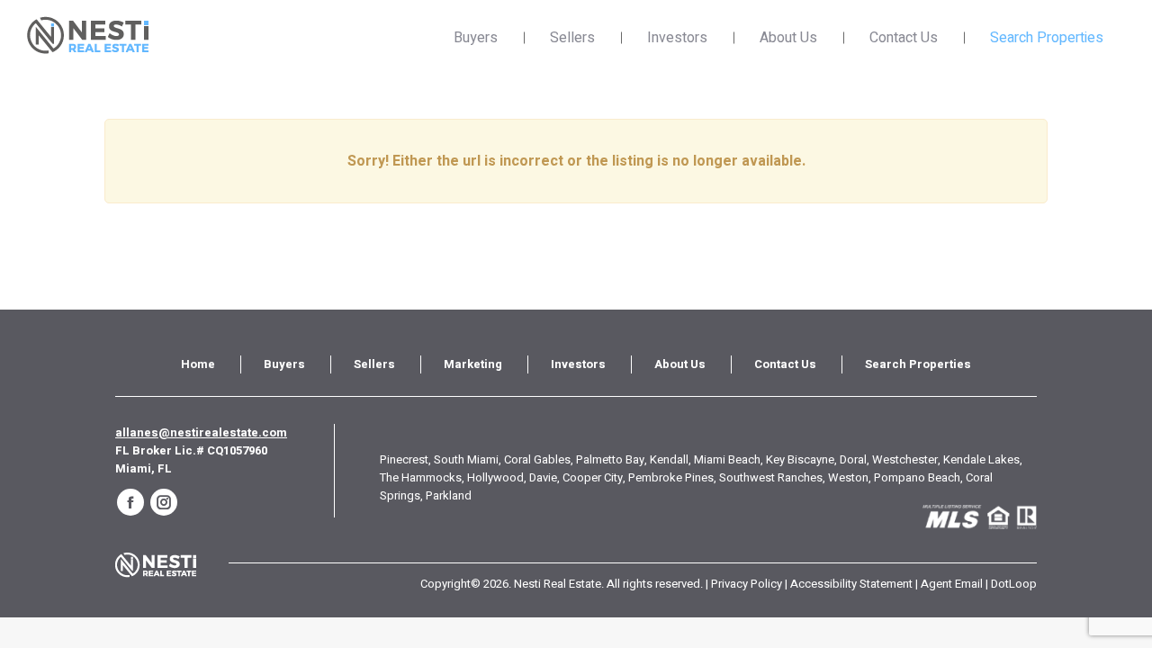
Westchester (905, 459)
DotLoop (1014, 583)
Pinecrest (404, 459)
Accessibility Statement (851, 583)
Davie (543, 477)
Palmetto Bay (610, 459)
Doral (853, 459)
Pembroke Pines (671, 477)
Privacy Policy (746, 583)
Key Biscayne (800, 459)
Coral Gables (537, 459)
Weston (848, 477)
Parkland (449, 495)
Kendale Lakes (981, 459)
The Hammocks (421, 477)
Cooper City (592, 477)
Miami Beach (727, 459)
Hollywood (495, 477)
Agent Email (952, 583)
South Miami (466, 459)
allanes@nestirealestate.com (201, 432)
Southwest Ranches (771, 477)
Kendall (669, 459)
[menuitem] (198, 365)
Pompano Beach (917, 477)
